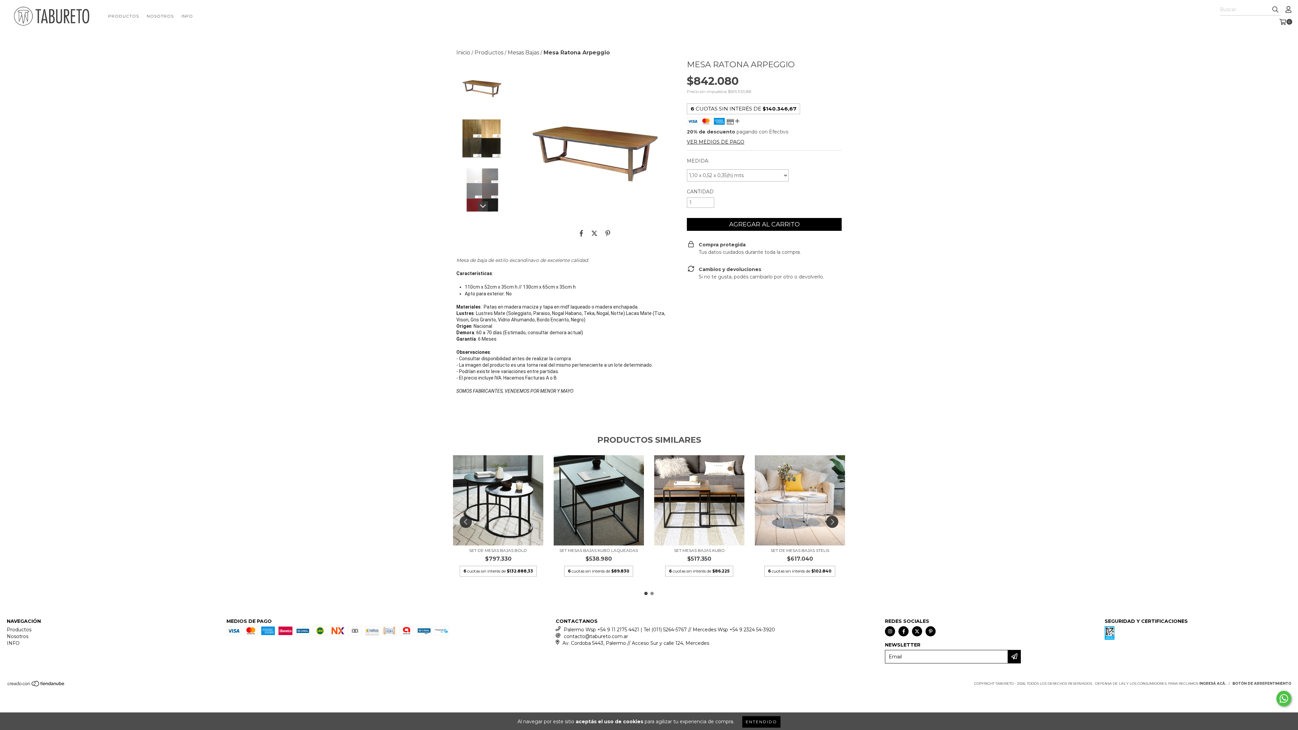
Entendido (761, 721)
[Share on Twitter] (594, 233)
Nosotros (160, 16)
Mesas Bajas (523, 52)
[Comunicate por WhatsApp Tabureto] (1283, 698)
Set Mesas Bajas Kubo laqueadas (598, 550)
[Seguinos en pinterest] (931, 631)
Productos (123, 16)
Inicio (463, 52)
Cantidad (700, 192)
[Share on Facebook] (581, 233)
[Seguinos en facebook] (903, 631)
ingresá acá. (1212, 683)
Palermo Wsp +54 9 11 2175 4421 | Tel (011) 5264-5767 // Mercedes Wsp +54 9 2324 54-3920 (669, 630)
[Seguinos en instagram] (890, 631)
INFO (187, 16)
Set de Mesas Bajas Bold (498, 550)
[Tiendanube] (36, 686)
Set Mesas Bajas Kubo (699, 550)
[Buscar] (1275, 9)
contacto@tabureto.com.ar (596, 636)
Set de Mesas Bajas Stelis (800, 550)
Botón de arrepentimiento (1261, 683)
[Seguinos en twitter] (917, 631)
